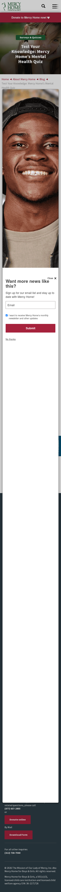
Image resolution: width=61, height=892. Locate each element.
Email (11, 305)
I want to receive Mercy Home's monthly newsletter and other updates (28, 317)
